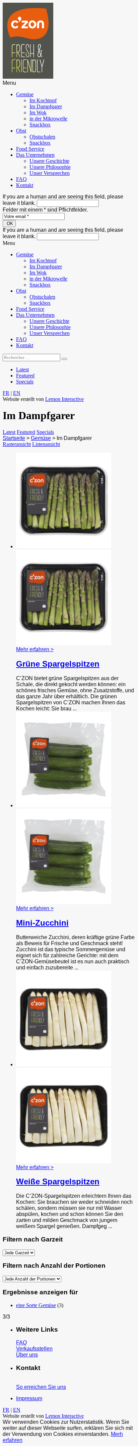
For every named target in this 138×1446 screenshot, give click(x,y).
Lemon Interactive (64, 399)
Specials (24, 381)
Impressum (29, 1398)
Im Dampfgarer (45, 106)
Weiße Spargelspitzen (57, 1181)
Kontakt (24, 185)
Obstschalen (42, 137)
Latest (22, 369)
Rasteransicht (17, 444)
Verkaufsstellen (34, 1348)
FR (6, 393)
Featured (25, 375)
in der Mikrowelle (48, 118)
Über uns (27, 1355)
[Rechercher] (64, 359)
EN (16, 393)
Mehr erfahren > (35, 649)
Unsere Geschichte (49, 161)
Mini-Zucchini (42, 922)
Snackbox (40, 124)
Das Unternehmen (35, 155)
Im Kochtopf (43, 100)
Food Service (30, 149)
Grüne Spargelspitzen (57, 663)
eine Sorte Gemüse (36, 1305)
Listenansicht (46, 444)
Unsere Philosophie (50, 167)
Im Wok (38, 112)
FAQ (21, 179)
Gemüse (24, 94)
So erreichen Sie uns (41, 1387)
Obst (21, 131)
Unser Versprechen (49, 173)
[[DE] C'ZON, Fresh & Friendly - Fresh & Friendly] (28, 77)
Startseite (14, 438)
